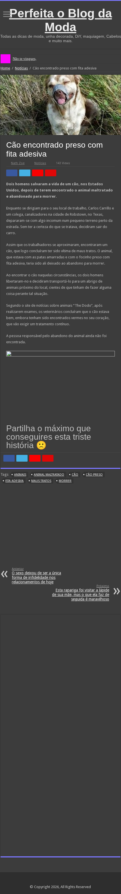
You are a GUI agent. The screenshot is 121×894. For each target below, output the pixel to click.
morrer (65, 481)
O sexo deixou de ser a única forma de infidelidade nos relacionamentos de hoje (36, 575)
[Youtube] (71, 880)
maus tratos (41, 481)
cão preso (94, 475)
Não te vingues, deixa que (32, 59)
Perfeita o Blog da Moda (60, 20)
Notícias (21, 68)
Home (5, 68)
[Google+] (55, 880)
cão (75, 475)
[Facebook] (60, 880)
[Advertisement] (60, 529)
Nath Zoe (17, 163)
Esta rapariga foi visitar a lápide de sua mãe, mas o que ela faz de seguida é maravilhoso (80, 592)
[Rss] (50, 880)
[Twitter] (66, 880)
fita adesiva (14, 481)
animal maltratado (49, 475)
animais (20, 475)
